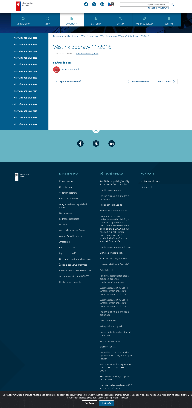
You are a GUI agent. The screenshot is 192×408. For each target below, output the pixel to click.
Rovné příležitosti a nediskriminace (75, 270)
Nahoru (96, 131)
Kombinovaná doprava (110, 190)
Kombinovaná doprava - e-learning (116, 247)
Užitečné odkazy (144, 24)
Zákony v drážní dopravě (111, 326)
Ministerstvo (23, 24)
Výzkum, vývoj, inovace (110, 341)
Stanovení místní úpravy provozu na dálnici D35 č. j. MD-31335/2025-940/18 (116, 367)
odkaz (178, 394)
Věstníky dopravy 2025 (25, 44)
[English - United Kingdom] (111, 5)
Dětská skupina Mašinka (70, 282)
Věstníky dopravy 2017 (25, 98)
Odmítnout (89, 403)
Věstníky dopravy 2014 (25, 117)
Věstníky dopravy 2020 (25, 78)
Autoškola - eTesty (108, 270)
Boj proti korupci (67, 247)
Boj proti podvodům (68, 253)
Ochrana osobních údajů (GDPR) (74, 276)
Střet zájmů (64, 241)
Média (47, 24)
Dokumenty (71, 24)
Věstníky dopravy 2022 (25, 64)
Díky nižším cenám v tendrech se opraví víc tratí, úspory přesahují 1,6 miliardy (116, 355)
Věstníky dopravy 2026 (25, 38)
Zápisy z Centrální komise (71, 236)
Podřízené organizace (69, 218)
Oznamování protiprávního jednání (75, 259)
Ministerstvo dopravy (24, 6)
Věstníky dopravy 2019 (25, 84)
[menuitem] (23, 19)
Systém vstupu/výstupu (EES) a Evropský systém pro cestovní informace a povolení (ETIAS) (114, 290)
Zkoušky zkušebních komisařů (113, 210)
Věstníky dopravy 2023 (25, 58)
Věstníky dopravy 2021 (25, 71)
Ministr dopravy (66, 181)
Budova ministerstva (68, 198)
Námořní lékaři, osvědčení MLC (114, 264)
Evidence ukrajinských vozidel (113, 258)
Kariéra (120, 24)
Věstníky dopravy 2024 (25, 51)
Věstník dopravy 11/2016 (137, 36)
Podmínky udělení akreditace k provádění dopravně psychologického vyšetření (114, 278)
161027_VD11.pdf (70, 69)
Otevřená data (65, 213)
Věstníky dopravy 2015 (25, 111)
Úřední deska (65, 187)
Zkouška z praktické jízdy (111, 252)
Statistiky (96, 24)
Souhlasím (106, 403)
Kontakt (169, 24)
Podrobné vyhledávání (158, 8)
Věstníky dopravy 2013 (25, 124)
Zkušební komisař (108, 346)
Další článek (164, 81)
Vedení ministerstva (68, 192)
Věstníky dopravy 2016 (25, 104)
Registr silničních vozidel (111, 204)
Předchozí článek (140, 81)
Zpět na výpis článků (70, 81)
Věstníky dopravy (89, 36)
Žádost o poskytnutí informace (73, 264)
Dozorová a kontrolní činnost (72, 230)
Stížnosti (63, 224)
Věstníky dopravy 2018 (25, 91)
